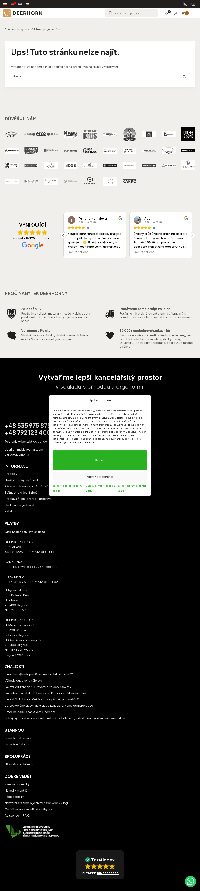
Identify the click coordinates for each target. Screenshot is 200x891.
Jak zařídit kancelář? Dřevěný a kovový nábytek (38, 687)
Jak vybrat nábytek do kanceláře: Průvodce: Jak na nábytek (46, 693)
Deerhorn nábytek (16, 29)
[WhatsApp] (190, 881)
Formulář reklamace (18, 738)
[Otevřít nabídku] (195, 13)
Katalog (10, 511)
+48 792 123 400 (28, 432)
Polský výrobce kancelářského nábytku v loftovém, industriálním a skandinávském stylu (65, 718)
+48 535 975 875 (28, 425)
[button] (192, 235)
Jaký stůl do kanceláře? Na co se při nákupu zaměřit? (42, 699)
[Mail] (193, 4)
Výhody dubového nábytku (23, 680)
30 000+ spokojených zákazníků (145, 330)
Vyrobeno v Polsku (36, 330)
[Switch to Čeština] (29, 4)
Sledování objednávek (20, 505)
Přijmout (100, 460)
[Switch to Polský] (7, 4)
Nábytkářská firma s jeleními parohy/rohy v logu (37, 803)
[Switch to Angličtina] (22, 4)
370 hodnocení (40, 238)
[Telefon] (184, 4)
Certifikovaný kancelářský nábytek (28, 809)
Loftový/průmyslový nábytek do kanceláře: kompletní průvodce (49, 705)
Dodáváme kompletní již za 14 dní (145, 309)
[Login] (176, 13)
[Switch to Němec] (14, 4)
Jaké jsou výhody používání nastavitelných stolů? (39, 674)
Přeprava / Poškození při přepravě (28, 499)
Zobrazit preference (100, 476)
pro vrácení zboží (17, 744)
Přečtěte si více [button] (78, 252)
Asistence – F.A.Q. (17, 815)
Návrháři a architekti (19, 764)
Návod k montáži (16, 790)
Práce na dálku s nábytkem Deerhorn (30, 712)
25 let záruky (31, 309)
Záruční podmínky (17, 784)
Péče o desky (14, 797)
